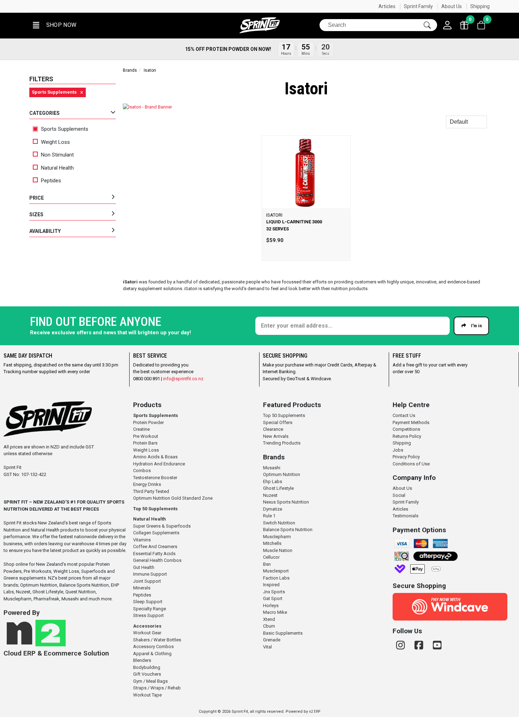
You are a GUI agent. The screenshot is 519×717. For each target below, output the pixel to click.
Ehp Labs (272, 481)
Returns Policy (407, 436)
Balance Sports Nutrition (287, 529)
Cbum (269, 626)
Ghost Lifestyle (278, 488)
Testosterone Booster (155, 477)
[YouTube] (437, 645)
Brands (130, 70)
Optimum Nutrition (281, 474)
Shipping (480, 6)
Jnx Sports (274, 591)
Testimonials (405, 515)
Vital (267, 647)
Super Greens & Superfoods (162, 526)
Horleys (271, 605)
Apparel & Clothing (152, 653)
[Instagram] (402, 645)
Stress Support (148, 615)
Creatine (141, 429)
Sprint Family (418, 6)
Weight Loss (55, 142)
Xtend (269, 619)
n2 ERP (314, 711)
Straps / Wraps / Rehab (157, 687)
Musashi (271, 467)
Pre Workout (145, 436)
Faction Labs (276, 578)
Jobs (398, 450)
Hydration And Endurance (159, 463)
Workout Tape (147, 695)
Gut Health (143, 567)
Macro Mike (275, 612)
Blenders (142, 660)
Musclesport (276, 571)
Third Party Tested (151, 491)
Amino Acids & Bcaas (155, 456)
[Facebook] (420, 645)
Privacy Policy (406, 456)
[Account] (447, 25)
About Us (451, 6)
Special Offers (277, 422)
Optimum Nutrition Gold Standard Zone (173, 498)
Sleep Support (147, 601)
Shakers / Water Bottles (157, 639)
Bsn (267, 564)
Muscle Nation (277, 550)
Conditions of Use (411, 463)
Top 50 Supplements (155, 508)
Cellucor (271, 557)
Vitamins (142, 539)
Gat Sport (272, 598)
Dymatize (272, 509)
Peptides (51, 180)
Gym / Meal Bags (150, 681)
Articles (386, 6)
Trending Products (281, 443)
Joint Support (147, 581)
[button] (54, 25)
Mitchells (272, 543)
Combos (142, 470)
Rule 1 (269, 515)
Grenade (271, 639)
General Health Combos (157, 560)
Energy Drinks (147, 484)
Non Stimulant (57, 155)
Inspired (271, 584)
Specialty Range (149, 608)
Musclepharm (277, 536)
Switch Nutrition (279, 522)
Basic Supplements (283, 633)
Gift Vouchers (147, 674)
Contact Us (404, 415)
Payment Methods (411, 422)
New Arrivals (275, 436)
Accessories (147, 626)
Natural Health (57, 168)
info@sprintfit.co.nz (183, 378)
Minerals (141, 587)
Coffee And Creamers (155, 546)
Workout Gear (147, 632)
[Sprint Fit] (259, 25)
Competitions (406, 429)
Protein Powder (148, 422)
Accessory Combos (153, 646)
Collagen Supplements (156, 532)
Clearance (273, 429)
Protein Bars (145, 443)
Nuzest (270, 495)
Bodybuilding (146, 667)
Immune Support (150, 574)
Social (399, 495)
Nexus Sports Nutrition (286, 502)
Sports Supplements (64, 129)
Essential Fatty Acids (154, 553)
